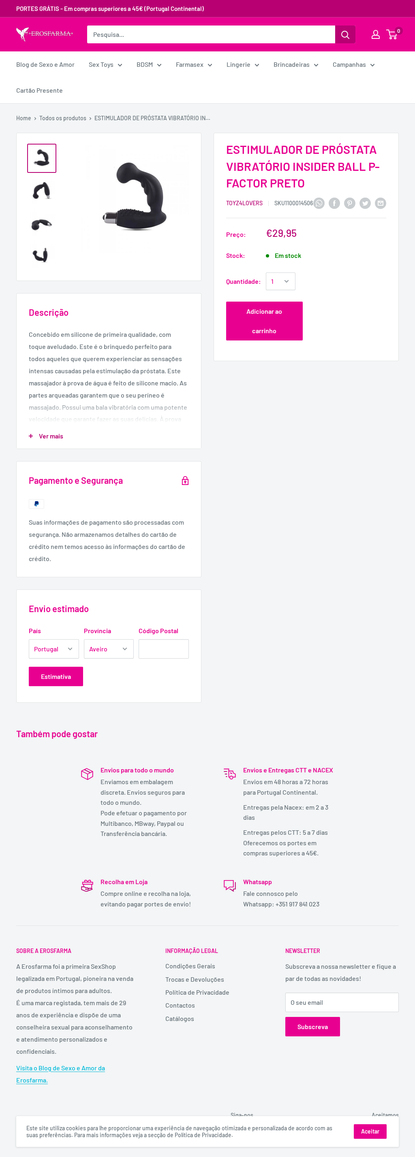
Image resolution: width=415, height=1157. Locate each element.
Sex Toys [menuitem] (101, 64)
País (35, 630)
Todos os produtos (62, 118)
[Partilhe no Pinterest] (349, 202)
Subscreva (312, 1026)
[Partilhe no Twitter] (365, 202)
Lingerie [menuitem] (238, 64)
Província (97, 630)
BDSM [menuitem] (145, 64)
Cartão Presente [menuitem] (39, 90)
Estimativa (56, 676)
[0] (392, 34)
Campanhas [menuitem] (349, 64)
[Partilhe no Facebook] (334, 202)
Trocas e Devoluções (194, 979)
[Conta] (376, 34)
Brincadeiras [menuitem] (292, 64)
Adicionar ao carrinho (264, 320)
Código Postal (158, 630)
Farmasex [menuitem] (189, 64)
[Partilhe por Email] (380, 202)
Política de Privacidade (197, 992)
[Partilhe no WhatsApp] (319, 202)
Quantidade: (243, 281)
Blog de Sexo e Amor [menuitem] (45, 64)
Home (23, 118)
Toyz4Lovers (244, 203)
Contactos (180, 1005)
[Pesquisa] (345, 34)
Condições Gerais (190, 966)
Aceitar (370, 1131)
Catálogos (179, 1018)
